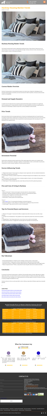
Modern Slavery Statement (4, 408)
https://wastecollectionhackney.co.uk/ (32, 386)
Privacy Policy (34, 408)
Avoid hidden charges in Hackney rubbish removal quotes (11, 295)
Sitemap (25, 391)
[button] (1, 357)
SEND (11, 401)
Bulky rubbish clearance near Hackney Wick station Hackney (11, 296)
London (13, 49)
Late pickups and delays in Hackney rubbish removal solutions (11, 291)
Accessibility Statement (40, 408)
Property (6, 201)
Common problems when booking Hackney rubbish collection (11, 293)
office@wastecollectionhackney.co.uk (32, 385)
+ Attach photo (3, 398)
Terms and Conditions (27, 408)
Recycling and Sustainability (18, 408)
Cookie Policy (11, 408)
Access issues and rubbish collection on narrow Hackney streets (12, 290)
